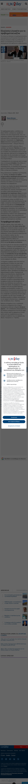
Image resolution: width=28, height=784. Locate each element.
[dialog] (14, 392)
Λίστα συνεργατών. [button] (19, 400)
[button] (14, 384)
